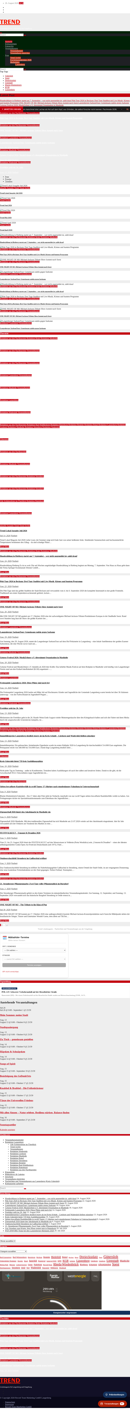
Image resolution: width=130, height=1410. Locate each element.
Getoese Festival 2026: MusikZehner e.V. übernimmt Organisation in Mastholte (34, 155)
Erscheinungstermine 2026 (20, 60)
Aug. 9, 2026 (5, 462)
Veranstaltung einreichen (20, 53)
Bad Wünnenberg (20, 1257)
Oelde (30, 1265)
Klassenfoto (10, 1172)
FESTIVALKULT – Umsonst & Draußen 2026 (20, 833)
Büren (76, 1257)
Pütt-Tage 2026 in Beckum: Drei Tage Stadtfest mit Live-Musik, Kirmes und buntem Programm (41, 118)
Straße (6, 955)
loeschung (9, 1177)
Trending (8, 181)
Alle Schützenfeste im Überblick (13, 501)
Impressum (9, 1404)
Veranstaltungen (11, 48)
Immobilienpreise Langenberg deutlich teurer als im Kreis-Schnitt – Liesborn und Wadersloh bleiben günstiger (47, 432)
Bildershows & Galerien (15, 1174)
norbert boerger (21, 1265)
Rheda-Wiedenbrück (13, 85)
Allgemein (4, 439)
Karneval (41, 1261)
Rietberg (84, 1264)
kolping (72, 1261)
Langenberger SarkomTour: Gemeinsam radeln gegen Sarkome (27, 143)
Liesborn (94, 1261)
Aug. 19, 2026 (6, 148)
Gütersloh (9, 76)
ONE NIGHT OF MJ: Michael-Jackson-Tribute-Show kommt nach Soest (31, 130)
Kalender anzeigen (7, 1130)
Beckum (39, 1257)
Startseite (8, 41)
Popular (8, 179)
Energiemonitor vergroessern (65, 1313)
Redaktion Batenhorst (59, 425)
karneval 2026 (51, 1261)
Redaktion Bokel (34, 237)
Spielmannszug (5, 1268)
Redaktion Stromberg (33, 427)
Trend (10, 22)
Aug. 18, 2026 (6, 160)
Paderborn (38, 1264)
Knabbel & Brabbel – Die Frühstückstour (21, 1088)
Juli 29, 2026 (5, 511)
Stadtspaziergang (9, 1027)
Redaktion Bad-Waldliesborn (39, 425)
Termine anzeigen (34, 965)
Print (7, 55)
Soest (7, 78)
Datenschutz (10, 1402)
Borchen (71, 1257)
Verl (28, 1268)
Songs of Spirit (7, 1063)
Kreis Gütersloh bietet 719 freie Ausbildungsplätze (21, 444)
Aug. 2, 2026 (5, 499)
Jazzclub (33, 1261)
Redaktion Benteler (76, 425)
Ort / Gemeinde (9, 946)
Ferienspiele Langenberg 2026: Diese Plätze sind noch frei (25, 405)
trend (23, 1268)
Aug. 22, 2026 (6, 123)
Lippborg (102, 1261)
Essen (100, 1257)
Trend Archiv (15, 58)
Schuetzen (93, 1264)
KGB (7, 87)
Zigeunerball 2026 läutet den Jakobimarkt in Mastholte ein (25, 469)
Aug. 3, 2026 (5, 486)
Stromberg (16, 1268)
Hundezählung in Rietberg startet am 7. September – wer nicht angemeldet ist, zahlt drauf (32, 242)
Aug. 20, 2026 (6, 135)
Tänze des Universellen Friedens (16, 1100)
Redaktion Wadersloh (9, 162)
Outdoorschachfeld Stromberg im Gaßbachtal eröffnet (23, 481)
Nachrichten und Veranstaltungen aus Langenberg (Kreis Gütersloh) (32, 1181)
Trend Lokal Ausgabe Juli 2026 (11, 193)
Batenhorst (31, 1257)
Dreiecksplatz (10, 80)
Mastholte (124, 1261)
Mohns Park (4, 1265)
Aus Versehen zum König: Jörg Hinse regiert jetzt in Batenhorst (27, 506)
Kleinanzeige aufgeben (14, 1183)
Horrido (20, 1261)
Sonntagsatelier (8, 1124)
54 (7, 925)
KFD (59, 1261)
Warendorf (45, 1268)
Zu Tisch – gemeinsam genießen (16, 1039)
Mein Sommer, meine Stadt (14, 1015)
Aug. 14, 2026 (6, 410)
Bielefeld (56, 1257)
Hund (26, 1261)
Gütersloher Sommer (8, 1261)
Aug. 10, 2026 (6, 449)
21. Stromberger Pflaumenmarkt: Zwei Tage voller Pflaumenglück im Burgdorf (34, 494)
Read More (4, 547)
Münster (12, 1265)
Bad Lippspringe (6, 1257)
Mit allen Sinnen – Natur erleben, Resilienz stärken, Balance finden (34, 1112)
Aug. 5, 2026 (5, 838)
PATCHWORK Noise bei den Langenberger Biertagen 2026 (26, 518)
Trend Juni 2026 (6, 205)
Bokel (65, 1257)
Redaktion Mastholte (8, 150)
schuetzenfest (104, 1264)
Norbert (15, 123)
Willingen (54, 1268)
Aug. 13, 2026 (6, 172)
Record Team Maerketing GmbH (18, 1407)
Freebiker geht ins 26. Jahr (11, 167)
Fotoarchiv (9, 46)
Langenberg (20, 64)
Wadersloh (36, 1267)
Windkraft (62, 1268)
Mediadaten (15, 62)
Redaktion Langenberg (9, 138)
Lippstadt (9, 83)
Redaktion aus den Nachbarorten (13, 113)
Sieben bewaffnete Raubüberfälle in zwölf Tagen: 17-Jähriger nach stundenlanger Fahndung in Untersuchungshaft (49, 457)
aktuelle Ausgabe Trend (9, 188)
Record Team (47, 1265)
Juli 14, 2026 (5, 536)
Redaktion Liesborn (18, 1154)
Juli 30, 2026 (5, 910)
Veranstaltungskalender (14, 1140)
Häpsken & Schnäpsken (12, 1051)
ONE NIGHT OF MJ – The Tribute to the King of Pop (23, 905)
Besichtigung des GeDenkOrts (15, 1076)
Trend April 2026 (6, 230)
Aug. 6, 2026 (5, 474)
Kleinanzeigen (11, 44)
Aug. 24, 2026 (6, 348)
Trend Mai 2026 (6, 218)
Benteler (46, 1257)
